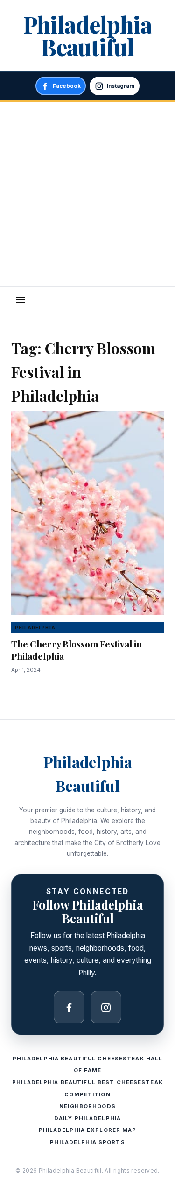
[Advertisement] (87, 194)
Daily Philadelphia (87, 1118)
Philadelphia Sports (87, 1142)
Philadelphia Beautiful (87, 35)
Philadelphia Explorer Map (88, 1130)
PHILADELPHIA (35, 627)
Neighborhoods (87, 1106)
